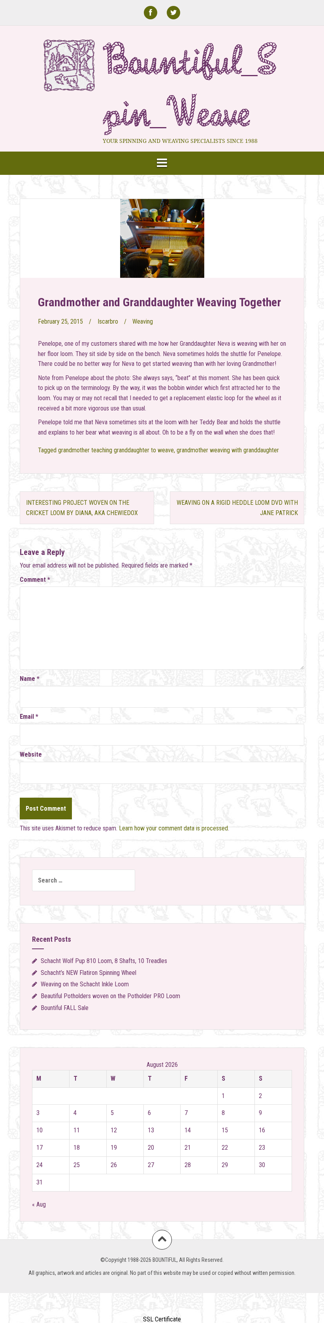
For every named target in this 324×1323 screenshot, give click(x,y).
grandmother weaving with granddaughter (228, 450)
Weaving (142, 321)
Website (31, 754)
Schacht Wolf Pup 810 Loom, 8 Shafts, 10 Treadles (104, 961)
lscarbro (108, 321)
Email (29, 716)
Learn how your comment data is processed (173, 828)
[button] (162, 1304)
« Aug (39, 1204)
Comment (35, 579)
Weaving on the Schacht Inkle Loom (85, 984)
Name (30, 678)
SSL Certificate (162, 1319)
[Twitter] (173, 12)
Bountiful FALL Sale (65, 1008)
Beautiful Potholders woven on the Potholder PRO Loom (110, 996)
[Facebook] (150, 12)
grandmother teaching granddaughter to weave (116, 450)
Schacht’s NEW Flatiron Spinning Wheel (88, 972)
